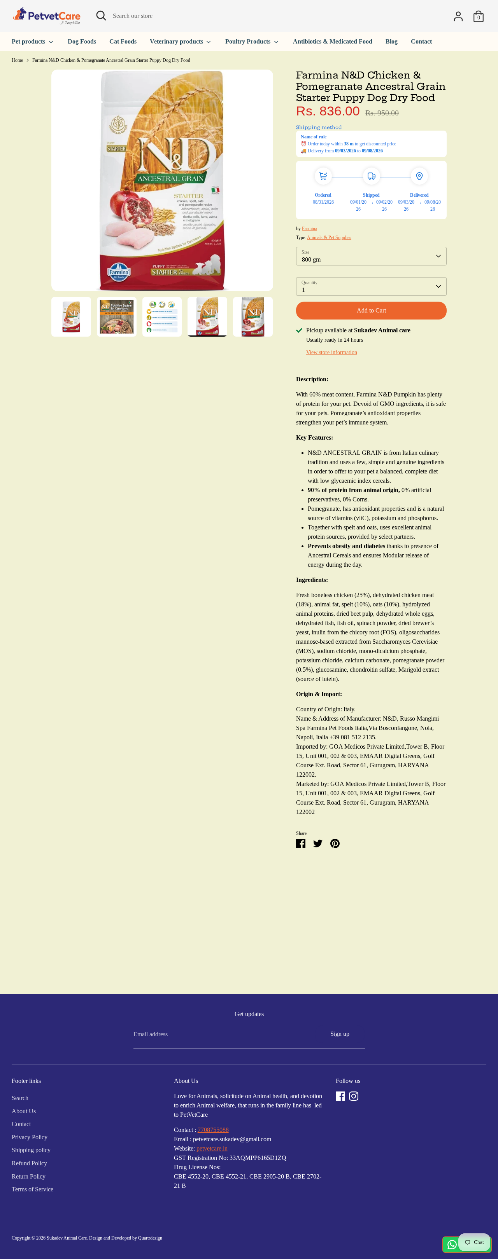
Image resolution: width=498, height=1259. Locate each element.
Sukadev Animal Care (67, 1238)
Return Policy (29, 1176)
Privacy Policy (29, 1137)
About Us (24, 1111)
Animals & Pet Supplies (329, 237)
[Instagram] (353, 1096)
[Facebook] (340, 1096)
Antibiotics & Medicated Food (332, 41)
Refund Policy (29, 1163)
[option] (162, 183)
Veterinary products (177, 41)
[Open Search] (101, 15)
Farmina (309, 228)
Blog (392, 41)
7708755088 (213, 1129)
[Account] (458, 16)
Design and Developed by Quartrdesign (125, 1238)
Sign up (339, 1033)
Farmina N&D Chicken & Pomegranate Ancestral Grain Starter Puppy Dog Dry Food (111, 60)
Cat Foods (123, 41)
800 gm (311, 259)
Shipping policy (31, 1150)
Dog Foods (82, 41)
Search (20, 1098)
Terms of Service (32, 1189)
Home (17, 60)
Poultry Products (248, 41)
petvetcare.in (212, 1148)
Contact (421, 41)
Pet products (29, 41)
